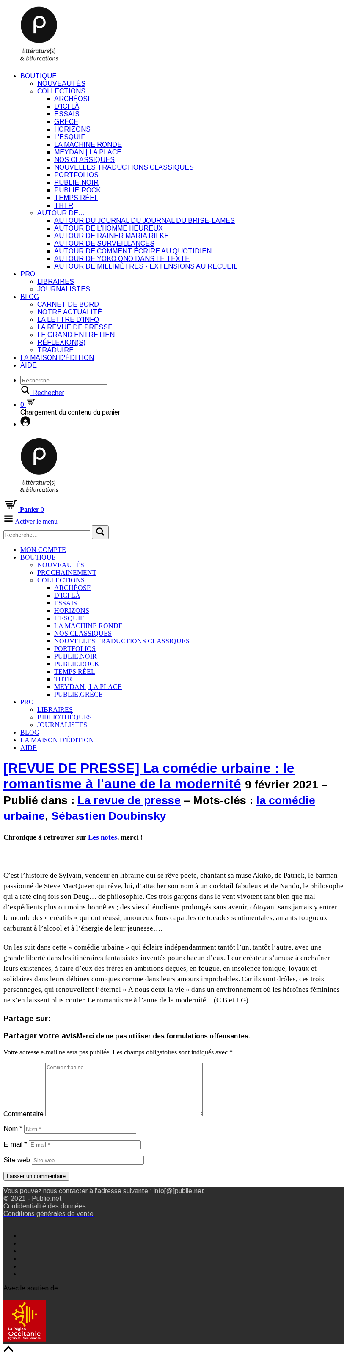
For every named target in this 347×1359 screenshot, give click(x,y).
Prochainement (66, 572)
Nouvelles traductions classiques (124, 167)
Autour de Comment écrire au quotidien (133, 251)
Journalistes (63, 289)
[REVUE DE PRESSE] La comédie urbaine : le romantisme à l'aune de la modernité (149, 775)
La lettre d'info (68, 319)
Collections (61, 91)
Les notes (102, 837)
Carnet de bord (68, 304)
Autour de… (61, 213)
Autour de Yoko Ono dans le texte (122, 258)
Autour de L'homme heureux (108, 228)
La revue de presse (75, 327)
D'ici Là (66, 106)
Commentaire (23, 1113)
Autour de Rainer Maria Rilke (111, 235)
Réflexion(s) (61, 342)
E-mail (15, 1144)
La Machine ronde (88, 144)
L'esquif (69, 136)
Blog (29, 296)
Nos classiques (84, 159)
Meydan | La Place (87, 152)
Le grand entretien (76, 334)
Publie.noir (76, 182)
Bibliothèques (64, 717)
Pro (27, 273)
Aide (28, 365)
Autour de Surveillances (104, 243)
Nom (12, 1128)
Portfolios (76, 174)
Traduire (55, 350)
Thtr (63, 205)
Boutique (38, 76)
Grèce (66, 121)
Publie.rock (77, 190)
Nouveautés (61, 83)
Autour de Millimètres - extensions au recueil (145, 266)
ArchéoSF (73, 98)
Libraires (55, 281)
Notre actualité (69, 312)
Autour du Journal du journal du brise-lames (144, 220)
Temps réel (76, 197)
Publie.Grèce (78, 694)
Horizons (72, 129)
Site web (16, 1160)
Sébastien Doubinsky (108, 816)
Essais (67, 114)
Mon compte (43, 549)
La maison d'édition (57, 357)
